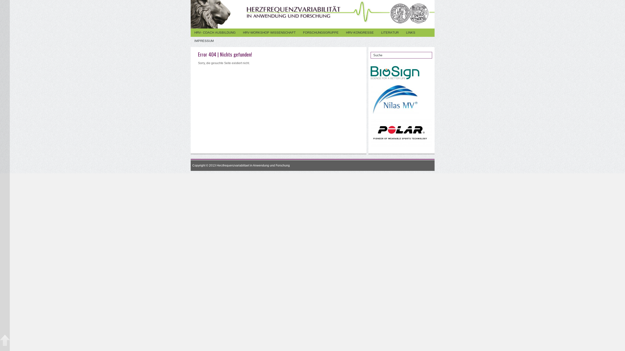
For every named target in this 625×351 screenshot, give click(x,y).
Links (410, 32)
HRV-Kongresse (360, 32)
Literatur (390, 32)
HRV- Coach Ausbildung (215, 32)
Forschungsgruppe (321, 32)
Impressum (204, 41)
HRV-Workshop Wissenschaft (269, 32)
